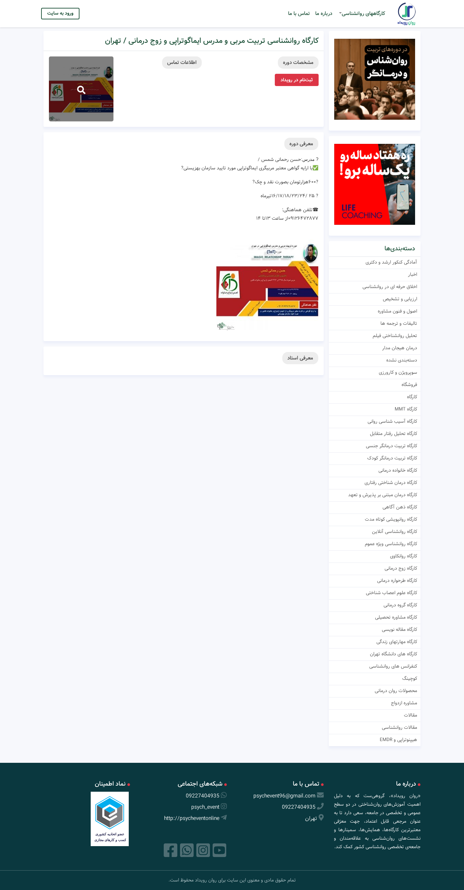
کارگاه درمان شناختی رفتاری (390, 482)
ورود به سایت (60, 13)
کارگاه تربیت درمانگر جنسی (391, 446)
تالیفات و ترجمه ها (398, 323)
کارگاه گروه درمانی (400, 605)
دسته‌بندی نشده (401, 360)
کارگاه (412, 397)
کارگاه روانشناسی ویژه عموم (391, 544)
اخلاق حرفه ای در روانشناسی (389, 286)
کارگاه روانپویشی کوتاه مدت (391, 519)
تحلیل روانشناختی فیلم (395, 335)
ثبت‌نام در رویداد (297, 80)
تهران (311, 818)
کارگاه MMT (406, 409)
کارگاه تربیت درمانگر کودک (392, 458)
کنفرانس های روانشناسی (393, 666)
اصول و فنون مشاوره (397, 311)
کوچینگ (409, 678)
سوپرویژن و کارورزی (398, 372)
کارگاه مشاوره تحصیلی (396, 617)
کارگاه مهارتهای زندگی (396, 641)
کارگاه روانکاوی (403, 556)
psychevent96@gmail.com (284, 796)
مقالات (410, 715)
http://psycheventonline (191, 818)
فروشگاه (409, 384)
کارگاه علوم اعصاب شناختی (391, 593)
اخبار (412, 274)
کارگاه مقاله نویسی (399, 629)
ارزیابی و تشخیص (400, 299)
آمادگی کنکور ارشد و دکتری (391, 262)
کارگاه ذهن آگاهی (399, 507)
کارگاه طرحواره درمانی (397, 580)
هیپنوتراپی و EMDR (398, 739)
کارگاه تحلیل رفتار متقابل (393, 433)
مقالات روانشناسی (399, 727)
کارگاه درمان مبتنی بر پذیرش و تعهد (382, 495)
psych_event (205, 807)
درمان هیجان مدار (399, 348)
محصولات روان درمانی (396, 690)
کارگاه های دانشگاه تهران (393, 654)
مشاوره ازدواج (404, 703)
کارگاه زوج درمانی (401, 568)
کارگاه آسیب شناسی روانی (392, 421)
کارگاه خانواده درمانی (397, 470)
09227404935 (299, 807)
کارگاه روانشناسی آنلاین (394, 531)
